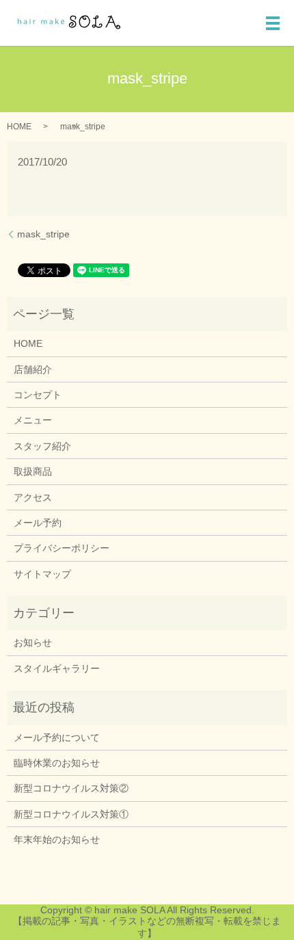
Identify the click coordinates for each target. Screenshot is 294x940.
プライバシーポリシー (61, 548)
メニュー (33, 420)
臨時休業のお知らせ (57, 762)
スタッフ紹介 (42, 446)
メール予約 (38, 522)
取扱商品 (33, 471)
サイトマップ (42, 574)
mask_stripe (43, 234)
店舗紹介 (33, 369)
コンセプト (38, 394)
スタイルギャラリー (57, 668)
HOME (19, 126)
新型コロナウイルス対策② (71, 788)
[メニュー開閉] (273, 23)
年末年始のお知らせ (57, 839)
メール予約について (57, 737)
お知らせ (33, 642)
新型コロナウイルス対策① (71, 814)
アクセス (33, 497)
